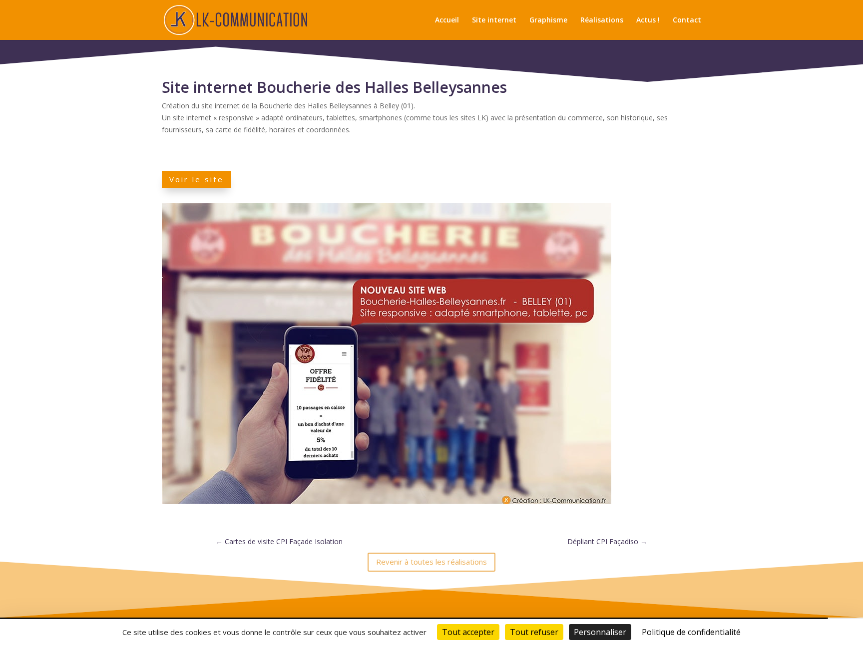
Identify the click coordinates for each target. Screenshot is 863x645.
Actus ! (648, 20)
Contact (687, 20)
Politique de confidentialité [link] (691, 632)
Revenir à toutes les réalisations (431, 562)
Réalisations (601, 20)
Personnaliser (600, 632)
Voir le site (196, 179)
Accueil (447, 20)
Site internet (494, 20)
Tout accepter (468, 632)
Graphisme (548, 20)
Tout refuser (534, 632)
